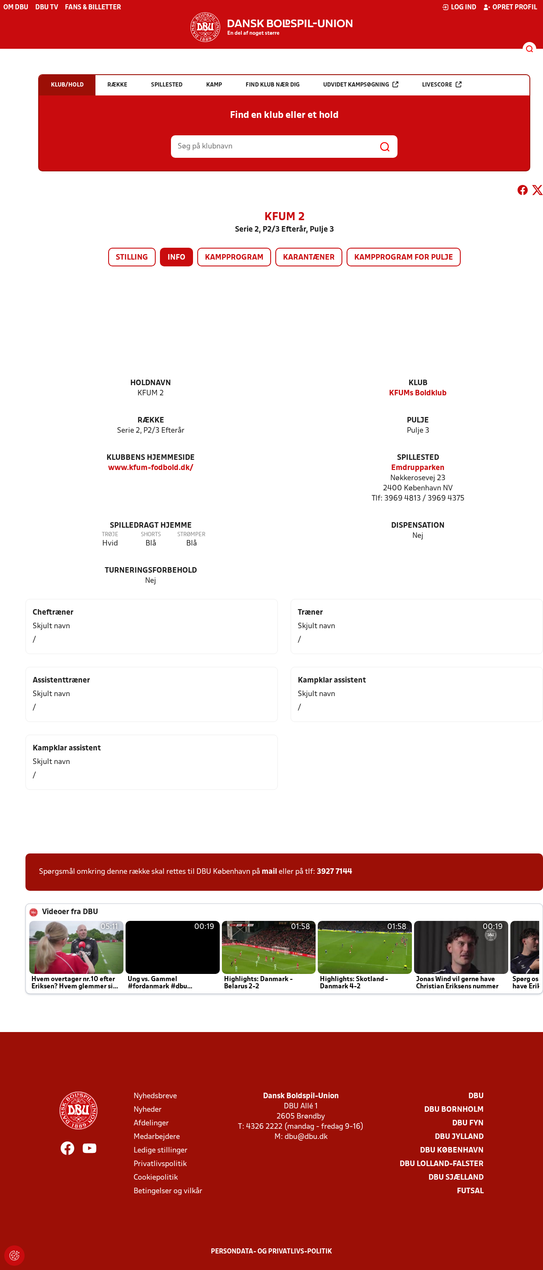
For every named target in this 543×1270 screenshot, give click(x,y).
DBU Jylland (459, 1137)
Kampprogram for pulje (403, 257)
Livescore (437, 85)
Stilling (132, 257)
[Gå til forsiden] (271, 27)
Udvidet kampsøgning (356, 85)
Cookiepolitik (156, 1177)
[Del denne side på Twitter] (537, 192)
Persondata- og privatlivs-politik (271, 1252)
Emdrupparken (418, 468)
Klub (418, 383)
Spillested (418, 458)
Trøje (110, 534)
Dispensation (418, 525)
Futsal (470, 1191)
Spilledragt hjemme (151, 525)
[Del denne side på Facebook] (523, 192)
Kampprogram (234, 257)
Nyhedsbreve (155, 1096)
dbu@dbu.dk (306, 1137)
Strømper (191, 534)
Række (150, 420)
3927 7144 (334, 872)
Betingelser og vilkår (168, 1191)
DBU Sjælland (456, 1177)
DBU (476, 1096)
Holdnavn (150, 383)
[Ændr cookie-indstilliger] (14, 1255)
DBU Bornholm (454, 1109)
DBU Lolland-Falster (442, 1164)
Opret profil (515, 8)
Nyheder (148, 1109)
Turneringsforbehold (151, 570)
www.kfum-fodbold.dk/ (150, 468)
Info (176, 257)
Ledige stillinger (161, 1150)
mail (269, 872)
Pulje (418, 420)
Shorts (151, 534)
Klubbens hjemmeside (150, 458)
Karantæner (309, 257)
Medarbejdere (157, 1137)
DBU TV (46, 8)
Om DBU (15, 8)
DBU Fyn (468, 1123)
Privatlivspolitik (160, 1164)
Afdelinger (151, 1123)
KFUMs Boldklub (418, 393)
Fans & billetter (93, 8)
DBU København (452, 1150)
